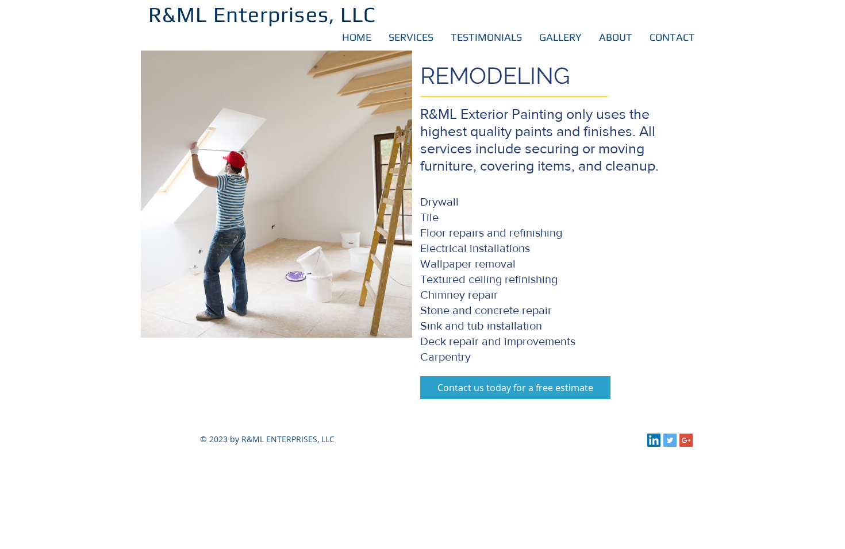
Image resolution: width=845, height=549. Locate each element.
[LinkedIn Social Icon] (653, 440)
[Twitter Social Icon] (670, 440)
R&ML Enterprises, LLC (262, 14)
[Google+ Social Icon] (686, 440)
